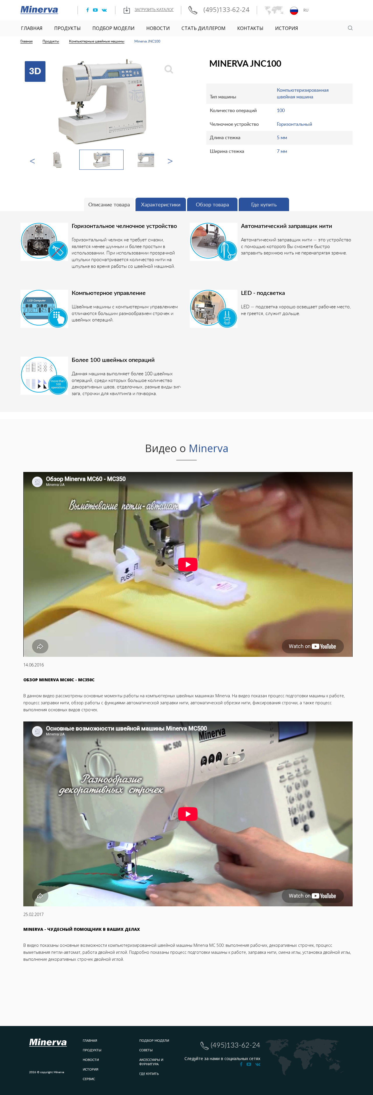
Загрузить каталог (154, 10)
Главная (32, 28)
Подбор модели (113, 28)
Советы (146, 1050)
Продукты (67, 28)
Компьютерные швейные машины (96, 41)
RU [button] (305, 11)
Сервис (89, 1079)
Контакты (250, 28)
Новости (158, 28)
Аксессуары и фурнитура (151, 1062)
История (286, 28)
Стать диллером (204, 28)
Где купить (149, 1073)
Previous (32, 160)
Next (170, 160)
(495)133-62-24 (225, 10)
